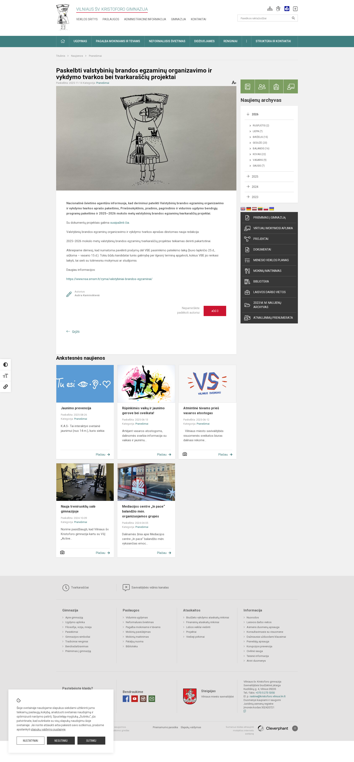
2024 (255, 186)
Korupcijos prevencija (259, 646)
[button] (270, 8)
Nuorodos (253, 617)
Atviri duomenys (256, 660)
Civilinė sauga (255, 651)
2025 (255, 176)
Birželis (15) (260, 137)
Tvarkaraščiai (79, 587)
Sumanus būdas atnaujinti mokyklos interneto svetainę (240, 730)
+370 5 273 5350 (265, 692)
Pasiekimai (71, 631)
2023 (255, 197)
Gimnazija (178, 19)
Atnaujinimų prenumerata (273, 317)
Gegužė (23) (260, 142)
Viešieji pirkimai (195, 636)
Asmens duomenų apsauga (263, 627)
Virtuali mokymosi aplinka (273, 228)
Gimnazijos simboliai (77, 636)
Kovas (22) (259, 154)
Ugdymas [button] (80, 41)
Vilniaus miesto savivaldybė (217, 696)
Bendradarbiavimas (76, 646)
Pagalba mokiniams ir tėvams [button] (118, 41)
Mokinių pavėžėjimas (138, 631)
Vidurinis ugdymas (137, 617)
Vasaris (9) (260, 160)
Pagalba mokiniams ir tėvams (143, 627)
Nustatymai (30, 740)
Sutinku (91, 740)
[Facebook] (126, 698)
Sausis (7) (259, 165)
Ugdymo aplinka (75, 622)
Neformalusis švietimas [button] (167, 41)
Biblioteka (261, 281)
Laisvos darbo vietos (269, 292)
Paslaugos (111, 19)
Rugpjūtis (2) (261, 125)
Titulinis (61, 55)
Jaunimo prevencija (76, 408)
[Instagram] (143, 698)
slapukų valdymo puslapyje (48, 729)
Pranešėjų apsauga (258, 641)
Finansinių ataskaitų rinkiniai (202, 622)
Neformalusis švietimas (140, 622)
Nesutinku (61, 740)
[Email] (152, 698)
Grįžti (75, 332)
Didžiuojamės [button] (204, 41)
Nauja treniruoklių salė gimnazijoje (78, 509)
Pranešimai (95, 55)
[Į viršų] (295, 728)
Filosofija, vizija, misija (78, 627)
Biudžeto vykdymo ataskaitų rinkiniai (207, 617)
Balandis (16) (261, 148)
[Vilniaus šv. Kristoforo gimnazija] (63, 17)
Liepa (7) (258, 131)
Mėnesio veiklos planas (271, 260)
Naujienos (77, 55)
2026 (255, 114)
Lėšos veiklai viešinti (198, 627)
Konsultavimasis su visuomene (265, 631)
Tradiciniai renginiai (76, 641)
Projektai (260, 238)
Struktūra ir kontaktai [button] (273, 41)
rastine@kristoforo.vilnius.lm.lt (268, 696)
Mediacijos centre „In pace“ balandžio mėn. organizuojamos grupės (143, 511)
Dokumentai (262, 249)
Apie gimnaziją (74, 617)
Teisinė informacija (258, 656)
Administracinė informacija (145, 19)
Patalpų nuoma (134, 641)
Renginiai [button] (230, 41)
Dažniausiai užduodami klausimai (266, 636)
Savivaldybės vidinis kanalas (150, 587)
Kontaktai (198, 19)
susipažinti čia (119, 223)
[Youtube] (134, 698)
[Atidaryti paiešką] (293, 18)
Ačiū (214, 311)
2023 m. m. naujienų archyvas (267, 305)
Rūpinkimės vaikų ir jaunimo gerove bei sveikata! (143, 410)
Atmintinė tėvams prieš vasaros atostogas (201, 410)
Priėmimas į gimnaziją (269, 217)
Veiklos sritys (87, 19)
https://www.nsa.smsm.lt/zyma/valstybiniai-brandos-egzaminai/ (109, 279)
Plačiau (100, 454)
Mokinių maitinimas (267, 270)
